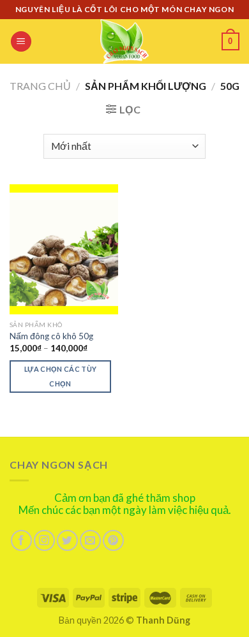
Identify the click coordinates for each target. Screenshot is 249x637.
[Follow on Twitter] (67, 540)
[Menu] (21, 41)
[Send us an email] (90, 540)
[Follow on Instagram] (44, 540)
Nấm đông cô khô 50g (51, 336)
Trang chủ (40, 86)
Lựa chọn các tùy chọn (60, 376)
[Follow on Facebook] (21, 540)
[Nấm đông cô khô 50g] (64, 249)
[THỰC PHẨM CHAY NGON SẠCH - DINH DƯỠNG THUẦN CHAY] (124, 41)
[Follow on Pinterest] (113, 540)
